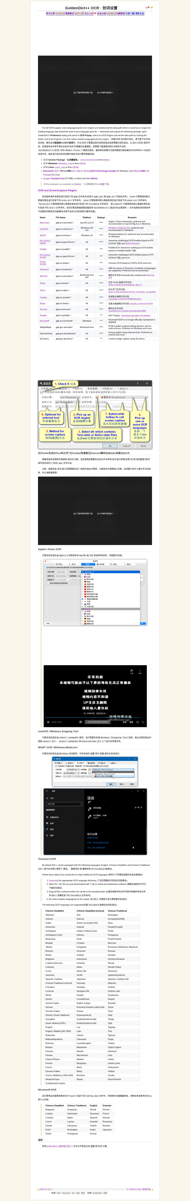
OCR (50, 171)
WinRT (43, 235)
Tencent (43, 309)
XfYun (42, 290)
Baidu (42, 303)
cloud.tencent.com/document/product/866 (127, 311)
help (42, 1099)
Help (78, 1193)
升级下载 (130, 13)
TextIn (42, 283)
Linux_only (60, 167)
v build (99, 171)
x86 (78, 171)
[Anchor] (38, 190)
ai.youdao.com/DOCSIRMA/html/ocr (124, 299)
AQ (73, 1193)
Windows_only (65, 163)
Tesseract (44, 269)
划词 (105, 1193)
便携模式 (69, 13)
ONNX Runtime (132, 243)
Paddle (43, 249)
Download (53, 880)
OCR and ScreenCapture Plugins (57, 190)
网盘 (102, 184)
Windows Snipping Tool (119, 228)
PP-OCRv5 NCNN (45, 256)
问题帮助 (120, 13)
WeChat (43, 276)
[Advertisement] (95, 35)
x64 (73, 171)
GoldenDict (97, 1193)
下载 (100, 880)
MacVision (45, 223)
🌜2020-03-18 (43, 1189)
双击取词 (60, 13)
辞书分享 (50, 13)
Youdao (43, 297)
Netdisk (77, 184)
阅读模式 (111, 13)
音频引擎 (79, 13)
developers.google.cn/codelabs (135, 315)
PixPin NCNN (43, 263)
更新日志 (139, 13)
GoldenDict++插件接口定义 (58, 1146)
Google (53, 178)
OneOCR (44, 229)
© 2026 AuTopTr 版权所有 (139, 1189)
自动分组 (101, 13)
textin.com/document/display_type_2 (125, 285)
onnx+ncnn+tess (88, 160)
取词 (83, 1193)
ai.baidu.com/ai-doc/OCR (141, 304)
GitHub (106, 160)
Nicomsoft (44, 321)
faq (150, 1096)
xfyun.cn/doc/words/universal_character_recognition (132, 292)
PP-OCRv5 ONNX (45, 242)
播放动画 (89, 13)
